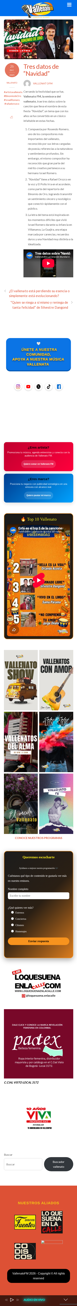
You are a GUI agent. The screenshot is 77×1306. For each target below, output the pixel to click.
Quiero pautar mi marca (39, 495)
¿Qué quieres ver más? (20, 907)
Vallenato (11, 83)
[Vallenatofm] (38, 16)
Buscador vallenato (58, 1164)
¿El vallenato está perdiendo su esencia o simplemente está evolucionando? (39, 293)
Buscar (8, 1154)
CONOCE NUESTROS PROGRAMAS (38, 837)
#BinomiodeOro (12, 96)
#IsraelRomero (12, 100)
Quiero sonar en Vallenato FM (38, 464)
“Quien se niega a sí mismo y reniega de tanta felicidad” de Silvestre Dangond (39, 304)
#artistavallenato (13, 92)
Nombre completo (18, 889)
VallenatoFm (43, 83)
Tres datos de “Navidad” (41, 70)
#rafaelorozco (11, 103)
